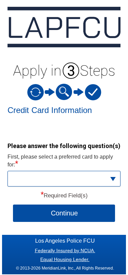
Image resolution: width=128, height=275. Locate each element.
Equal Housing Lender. (64, 259)
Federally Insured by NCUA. (65, 250)
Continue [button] (64, 213)
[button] (64, 178)
